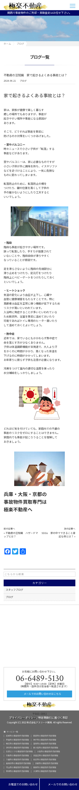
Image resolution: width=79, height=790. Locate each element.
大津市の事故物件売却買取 (44, 771)
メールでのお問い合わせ (59, 784)
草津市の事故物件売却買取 (17, 771)
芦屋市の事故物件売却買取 (17, 740)
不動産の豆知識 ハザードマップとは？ (21, 534)
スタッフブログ (14, 589)
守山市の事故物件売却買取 (17, 767)
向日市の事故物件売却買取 (44, 759)
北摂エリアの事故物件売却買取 (19, 751)
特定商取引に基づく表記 (53, 717)
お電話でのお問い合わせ (20, 784)
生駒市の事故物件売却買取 (17, 755)
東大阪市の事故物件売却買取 (45, 748)
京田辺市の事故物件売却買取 (45, 755)
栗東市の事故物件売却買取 (44, 767)
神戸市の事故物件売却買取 (44, 740)
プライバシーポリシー (22, 717)
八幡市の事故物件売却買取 (17, 759)
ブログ (23, 80)
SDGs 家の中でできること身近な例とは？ (58, 534)
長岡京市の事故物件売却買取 (18, 763)
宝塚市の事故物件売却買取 (44, 744)
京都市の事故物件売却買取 (46, 763)
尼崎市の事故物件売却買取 (17, 736)
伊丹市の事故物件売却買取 (17, 748)
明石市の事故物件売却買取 (17, 744)
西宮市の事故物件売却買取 (44, 736)
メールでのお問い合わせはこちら (42, 694)
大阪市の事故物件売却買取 (48, 751)
